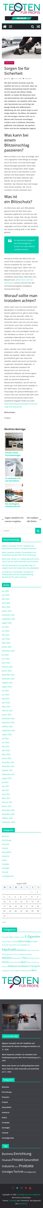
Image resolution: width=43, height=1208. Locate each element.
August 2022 (7, 734)
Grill (18, 945)
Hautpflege (23, 945)
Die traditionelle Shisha (32, 519)
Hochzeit (9, 949)
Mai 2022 (5, 746)
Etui (11, 941)
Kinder (29, 950)
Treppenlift (5, 970)
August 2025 (7, 623)
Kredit (37, 950)
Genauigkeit (34, 941)
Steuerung (35, 962)
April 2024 (6, 663)
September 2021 (8, 774)
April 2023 (6, 702)
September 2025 (8, 619)
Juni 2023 (5, 694)
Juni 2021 (5, 786)
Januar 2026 (6, 611)
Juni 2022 (5, 742)
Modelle (14, 958)
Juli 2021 (5, 782)
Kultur (4, 860)
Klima (33, 950)
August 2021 (7, 778)
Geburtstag (24, 941)
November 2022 (8, 722)
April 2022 (6, 750)
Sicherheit (28, 79)
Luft (14, 954)
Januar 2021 (6, 806)
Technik (5, 872)
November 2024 (8, 651)
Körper (10, 954)
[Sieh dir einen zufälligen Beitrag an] (38, 26)
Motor (19, 958)
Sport (23, 962)
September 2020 (8, 822)
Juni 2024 (5, 659)
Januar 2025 (6, 647)
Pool (24, 957)
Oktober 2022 (7, 726)
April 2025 (6, 639)
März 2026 (6, 607)
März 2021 (6, 798)
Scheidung (30, 958)
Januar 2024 (6, 671)
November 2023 (8, 679)
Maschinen (23, 954)
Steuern (29, 962)
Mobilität (6, 957)
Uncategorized (7, 876)
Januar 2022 (6, 758)
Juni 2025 (5, 631)
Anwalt (22, 937)
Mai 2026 (5, 599)
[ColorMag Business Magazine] (5, 26)
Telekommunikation (18, 966)
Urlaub (11, 970)
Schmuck (36, 958)
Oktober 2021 (7, 770)
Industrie (5, 856)
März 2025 (6, 643)
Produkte (5, 864)
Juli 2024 (5, 655)
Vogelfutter (17, 970)
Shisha (11, 962)
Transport (35, 966)
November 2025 (8, 615)
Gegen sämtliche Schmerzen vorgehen (14, 519)
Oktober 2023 (7, 683)
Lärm (18, 954)
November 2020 (8, 814)
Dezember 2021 (8, 762)
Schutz (5, 962)
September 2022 (8, 730)
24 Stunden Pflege (7, 937)
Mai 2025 (5, 635)
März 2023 (6, 706)
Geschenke (5, 945)
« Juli (4, 922)
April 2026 (6, 603)
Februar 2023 (7, 710)
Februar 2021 (7, 802)
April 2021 (6, 794)
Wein (34, 970)
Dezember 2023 (8, 675)
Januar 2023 (6, 714)
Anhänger (16, 937)
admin (8, 79)
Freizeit (5, 848)
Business (5, 836)
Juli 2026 (5, 591)
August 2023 (7, 686)
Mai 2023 (5, 698)
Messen (29, 954)
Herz (28, 945)
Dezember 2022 (8, 718)
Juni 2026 (5, 595)
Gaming (14, 941)
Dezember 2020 (8, 810)
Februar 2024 (7, 667)
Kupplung (5, 954)
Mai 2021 (5, 790)
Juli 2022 (5, 738)
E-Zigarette (32, 936)
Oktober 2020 (7, 818)
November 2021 (8, 766)
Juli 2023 (5, 690)
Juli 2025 (5, 627)
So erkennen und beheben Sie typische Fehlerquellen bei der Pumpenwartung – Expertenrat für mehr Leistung (18, 574)
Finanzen (5, 844)
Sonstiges (6, 868)
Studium (4, 966)
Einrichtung (9, 63)
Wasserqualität (26, 970)
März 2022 (6, 754)
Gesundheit (6, 852)
